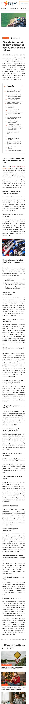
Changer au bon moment (14, 135)
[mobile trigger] (2, 3)
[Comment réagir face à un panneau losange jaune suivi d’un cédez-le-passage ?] (13, 658)
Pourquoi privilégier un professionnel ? (13, 139)
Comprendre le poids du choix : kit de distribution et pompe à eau (14, 91)
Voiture (6, 38)
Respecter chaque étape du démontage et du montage (14, 125)
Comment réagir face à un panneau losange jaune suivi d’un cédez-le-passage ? (13, 667)
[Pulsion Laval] (10, 3)
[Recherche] (22, 3)
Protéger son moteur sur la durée (13, 132)
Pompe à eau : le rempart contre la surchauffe (14, 99)
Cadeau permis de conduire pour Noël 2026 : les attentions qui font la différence (13, 688)
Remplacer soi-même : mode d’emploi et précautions (14, 118)
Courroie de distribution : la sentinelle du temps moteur (14, 95)
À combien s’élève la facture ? (15, 150)
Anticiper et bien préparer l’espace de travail (14, 121)
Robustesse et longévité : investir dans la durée (14, 110)
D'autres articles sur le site (13, 646)
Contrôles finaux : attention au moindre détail (14, 129)
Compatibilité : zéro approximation (12, 106)
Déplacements (6, 664)
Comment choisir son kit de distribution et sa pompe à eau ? (14, 103)
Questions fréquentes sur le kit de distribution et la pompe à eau (14, 143)
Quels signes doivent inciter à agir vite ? (15, 147)
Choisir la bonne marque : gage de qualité (14, 114)
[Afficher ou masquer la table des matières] (18, 86)
